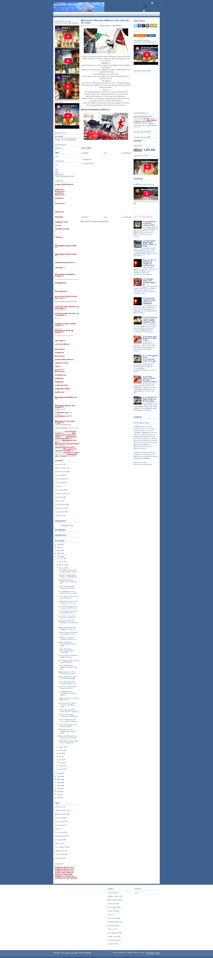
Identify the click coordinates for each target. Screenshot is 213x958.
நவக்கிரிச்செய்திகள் (61, 493)
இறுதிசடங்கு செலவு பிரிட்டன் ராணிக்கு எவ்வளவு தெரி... (67, 672)
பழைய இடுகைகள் (126, 152)
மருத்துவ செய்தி (60, 508)
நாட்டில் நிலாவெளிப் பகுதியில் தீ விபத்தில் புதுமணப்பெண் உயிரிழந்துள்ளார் (149, 300)
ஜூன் (61, 753)
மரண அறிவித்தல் (60, 504)
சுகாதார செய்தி (59, 482)
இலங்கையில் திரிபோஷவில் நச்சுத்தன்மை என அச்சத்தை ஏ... (68, 622)
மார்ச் (61, 763)
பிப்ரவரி (61, 766)
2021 (59, 773)
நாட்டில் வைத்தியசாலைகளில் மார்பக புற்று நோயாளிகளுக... (68, 720)
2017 (59, 785)
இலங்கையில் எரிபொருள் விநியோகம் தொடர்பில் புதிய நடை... (67, 581)
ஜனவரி (61, 769)
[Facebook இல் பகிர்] (88, 148)
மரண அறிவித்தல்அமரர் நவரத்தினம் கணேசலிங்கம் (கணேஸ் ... (67, 693)
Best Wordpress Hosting (153, 954)
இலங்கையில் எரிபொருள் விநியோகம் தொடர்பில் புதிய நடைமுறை (105, 21)
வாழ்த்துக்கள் (59, 515)
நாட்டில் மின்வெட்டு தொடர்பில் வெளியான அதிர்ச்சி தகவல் (67, 607)
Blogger (63, 525)
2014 (59, 794)
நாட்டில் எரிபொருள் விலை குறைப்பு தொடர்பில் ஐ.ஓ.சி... (68, 597)
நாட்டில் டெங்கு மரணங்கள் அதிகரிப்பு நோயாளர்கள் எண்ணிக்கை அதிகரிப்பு (150, 379)
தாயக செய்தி (59, 490)
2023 (59, 553)
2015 (59, 791)
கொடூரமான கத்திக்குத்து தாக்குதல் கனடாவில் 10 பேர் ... (68, 715)
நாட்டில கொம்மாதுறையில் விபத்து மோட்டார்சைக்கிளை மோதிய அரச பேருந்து (150, 358)
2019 (59, 779)
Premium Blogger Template (152, 952)
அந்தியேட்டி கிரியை (61, 468)
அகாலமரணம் (59, 464)
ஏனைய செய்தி (59, 479)
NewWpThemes (122, 952)
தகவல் (57, 486)
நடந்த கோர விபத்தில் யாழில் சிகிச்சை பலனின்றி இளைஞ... (68, 576)
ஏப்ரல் (61, 759)
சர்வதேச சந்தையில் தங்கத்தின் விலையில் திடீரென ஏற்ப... (67, 633)
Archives (151, 35)
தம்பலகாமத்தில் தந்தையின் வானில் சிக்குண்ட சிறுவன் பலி (68, 710)
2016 (59, 788)
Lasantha (141, 952)
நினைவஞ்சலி (59, 497)
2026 (59, 544)
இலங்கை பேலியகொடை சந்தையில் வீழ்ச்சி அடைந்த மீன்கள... (67, 644)
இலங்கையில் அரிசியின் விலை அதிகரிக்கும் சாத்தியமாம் (67, 628)
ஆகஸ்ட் (61, 747)
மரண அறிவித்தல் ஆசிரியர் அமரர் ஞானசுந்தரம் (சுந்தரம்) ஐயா (149, 281)
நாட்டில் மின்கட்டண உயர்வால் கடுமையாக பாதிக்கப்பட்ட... (67, 617)
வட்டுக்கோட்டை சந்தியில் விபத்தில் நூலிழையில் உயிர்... (68, 638)
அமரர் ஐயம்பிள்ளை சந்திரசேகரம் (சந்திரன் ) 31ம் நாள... (68, 656)
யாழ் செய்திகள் (59, 512)
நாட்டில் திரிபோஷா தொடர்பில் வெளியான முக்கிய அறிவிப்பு (67, 571)
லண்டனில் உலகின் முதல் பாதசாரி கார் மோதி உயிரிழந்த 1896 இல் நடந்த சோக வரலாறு (150, 319)
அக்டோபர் (62, 565)
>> (145, 121)
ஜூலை (61, 750)
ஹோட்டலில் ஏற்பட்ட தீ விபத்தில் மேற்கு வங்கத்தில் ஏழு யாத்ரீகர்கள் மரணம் (149, 262)
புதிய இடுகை (85, 152)
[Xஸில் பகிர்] (86, 148)
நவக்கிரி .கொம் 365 (68, 4)
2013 (59, 797)
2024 (59, 550)
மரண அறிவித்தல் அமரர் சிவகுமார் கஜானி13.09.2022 (68, 661)
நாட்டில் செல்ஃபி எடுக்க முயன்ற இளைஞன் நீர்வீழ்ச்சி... (67, 725)
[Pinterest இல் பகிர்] (90, 148)
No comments (117, 25)
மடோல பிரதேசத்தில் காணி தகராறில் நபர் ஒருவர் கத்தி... (68, 682)
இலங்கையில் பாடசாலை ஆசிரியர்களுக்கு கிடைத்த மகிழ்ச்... (67, 731)
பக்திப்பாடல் (58, 501)
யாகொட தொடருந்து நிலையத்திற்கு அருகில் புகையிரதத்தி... (66, 650)
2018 (59, 782)
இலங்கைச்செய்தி (60, 471)
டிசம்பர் (61, 558)
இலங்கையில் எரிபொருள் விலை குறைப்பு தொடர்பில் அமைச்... (68, 737)
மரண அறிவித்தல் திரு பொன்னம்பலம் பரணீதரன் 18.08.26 (149, 223)
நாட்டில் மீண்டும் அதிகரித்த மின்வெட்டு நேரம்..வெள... (67, 587)
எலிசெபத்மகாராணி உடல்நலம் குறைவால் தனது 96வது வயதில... (67, 704)
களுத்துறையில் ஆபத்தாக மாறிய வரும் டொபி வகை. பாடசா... (68, 602)
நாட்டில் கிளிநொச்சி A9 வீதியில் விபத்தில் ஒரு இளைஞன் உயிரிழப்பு (150, 399)
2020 (59, 776)
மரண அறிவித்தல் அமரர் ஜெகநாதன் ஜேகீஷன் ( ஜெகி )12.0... (67, 667)
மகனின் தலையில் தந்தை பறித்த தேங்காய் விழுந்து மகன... (68, 741)
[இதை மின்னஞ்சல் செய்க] (82, 148)
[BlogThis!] (84, 148)
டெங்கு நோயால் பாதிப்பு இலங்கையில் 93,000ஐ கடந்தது (150, 338)
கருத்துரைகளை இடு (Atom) (99, 221)
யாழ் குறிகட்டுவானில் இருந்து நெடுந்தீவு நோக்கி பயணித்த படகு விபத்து (150, 243)
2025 (59, 547)
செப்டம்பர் (62, 568)
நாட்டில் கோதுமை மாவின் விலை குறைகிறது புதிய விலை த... (68, 612)
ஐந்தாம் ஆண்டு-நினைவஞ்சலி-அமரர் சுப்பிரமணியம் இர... (67, 677)
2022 (59, 556)
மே (60, 756)
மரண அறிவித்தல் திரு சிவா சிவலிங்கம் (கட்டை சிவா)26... (68, 592)
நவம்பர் (61, 562)
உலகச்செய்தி (59, 475)
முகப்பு (105, 152)
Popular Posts (139, 35)
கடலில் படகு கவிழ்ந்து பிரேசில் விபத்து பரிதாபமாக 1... (67, 687)
